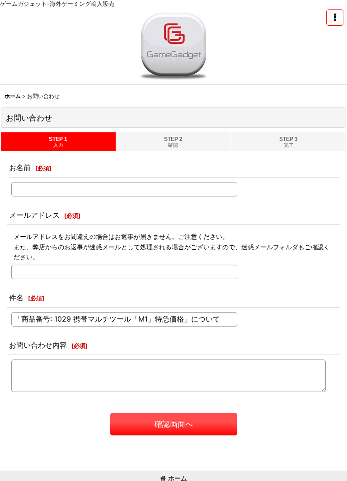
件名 (16, 297)
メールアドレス (34, 214)
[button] (334, 17)
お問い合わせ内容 (38, 345)
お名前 (20, 167)
